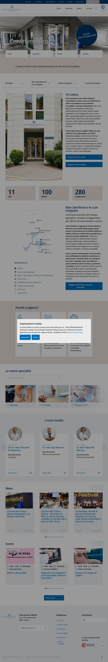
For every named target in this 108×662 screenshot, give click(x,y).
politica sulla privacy (75, 332)
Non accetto (25, 337)
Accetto (35, 337)
